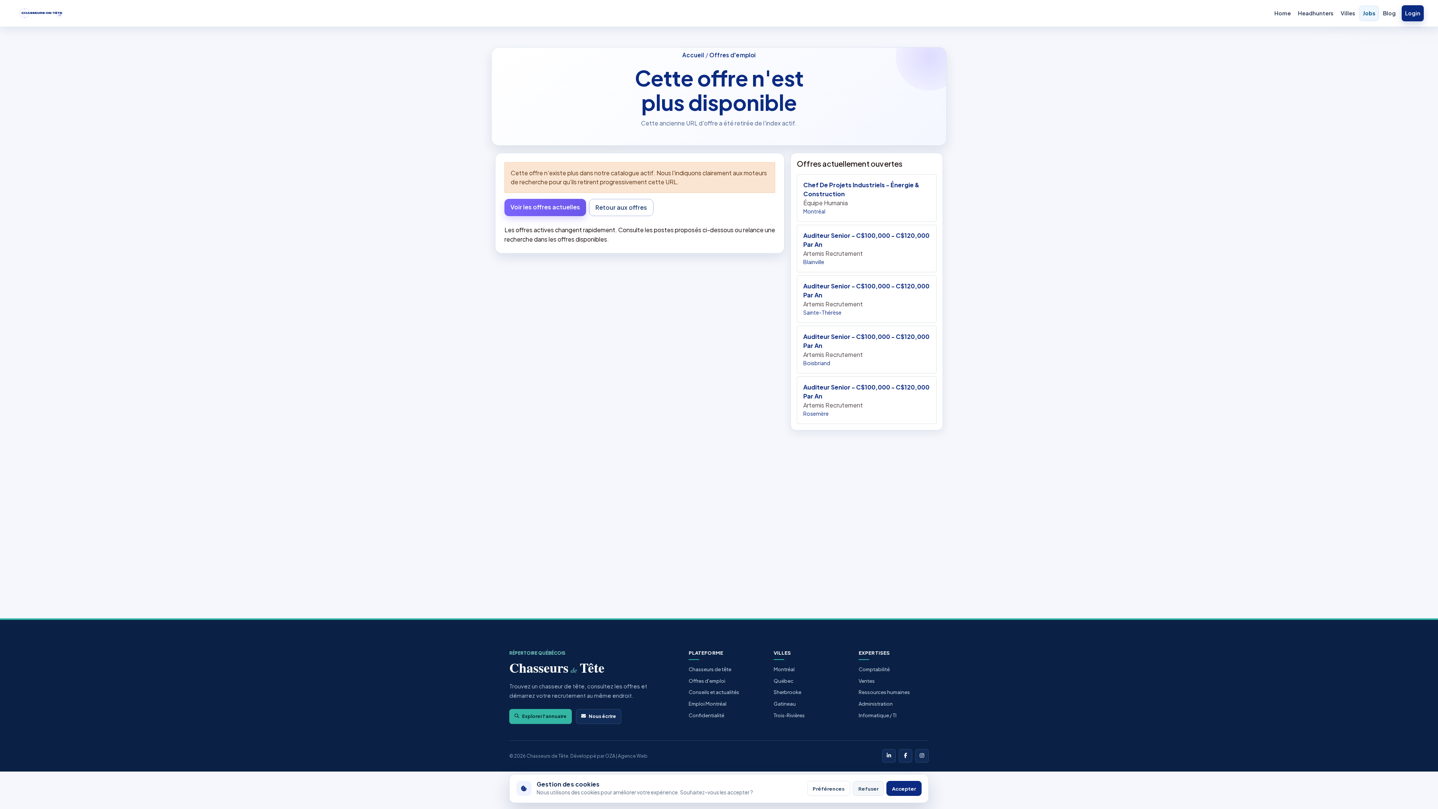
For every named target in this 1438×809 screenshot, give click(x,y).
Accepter (904, 788)
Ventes (867, 681)
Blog (1389, 13)
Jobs (1369, 13)
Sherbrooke (787, 692)
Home (1282, 13)
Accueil (693, 54)
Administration (876, 704)
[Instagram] (922, 756)
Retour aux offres (621, 207)
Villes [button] (1348, 13)
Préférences (828, 788)
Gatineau (785, 704)
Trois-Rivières (789, 715)
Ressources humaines (884, 692)
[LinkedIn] (889, 756)
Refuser (868, 788)
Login (1412, 13)
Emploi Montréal (707, 704)
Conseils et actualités (714, 692)
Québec (784, 681)
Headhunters (1316, 13)
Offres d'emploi (732, 54)
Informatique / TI (878, 715)
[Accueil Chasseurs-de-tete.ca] (40, 13)
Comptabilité (874, 669)
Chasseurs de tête (710, 669)
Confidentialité (706, 715)
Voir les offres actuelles (545, 207)
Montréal (784, 669)
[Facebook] (905, 756)
